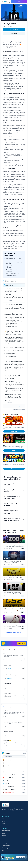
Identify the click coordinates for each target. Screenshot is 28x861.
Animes (3, 823)
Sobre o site (4, 842)
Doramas (3, 821)
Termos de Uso (5, 843)
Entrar (19, 1)
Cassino (3, 831)
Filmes (3, 818)
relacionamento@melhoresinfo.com (9, 812)
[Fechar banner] (25, 857)
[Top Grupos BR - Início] (7, 2)
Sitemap (3, 850)
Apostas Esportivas (6, 830)
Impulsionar (20, 643)
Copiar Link (13, 33)
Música (3, 825)
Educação (4, 835)
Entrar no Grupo (15, 29)
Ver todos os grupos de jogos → (14, 632)
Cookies (3, 847)
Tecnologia (4, 833)
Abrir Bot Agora (22, 857)
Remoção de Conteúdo (6, 848)
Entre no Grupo (14, 431)
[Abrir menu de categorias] (2, 1)
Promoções (4, 836)
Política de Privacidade (6, 845)
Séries (3, 820)
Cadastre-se (14, 450)
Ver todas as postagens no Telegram (13, 406)
